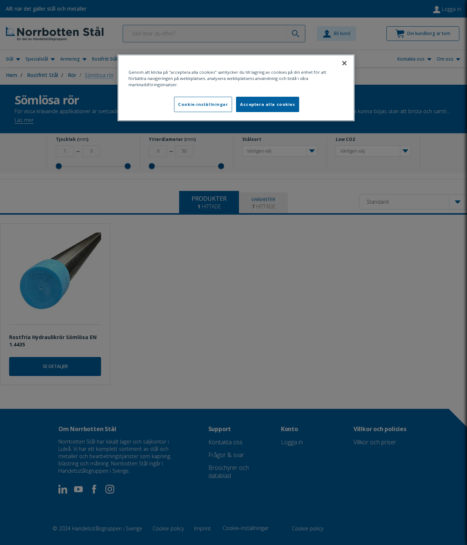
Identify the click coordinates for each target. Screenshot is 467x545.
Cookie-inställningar (203, 104)
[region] (236, 87)
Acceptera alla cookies (267, 104)
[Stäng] (344, 63)
